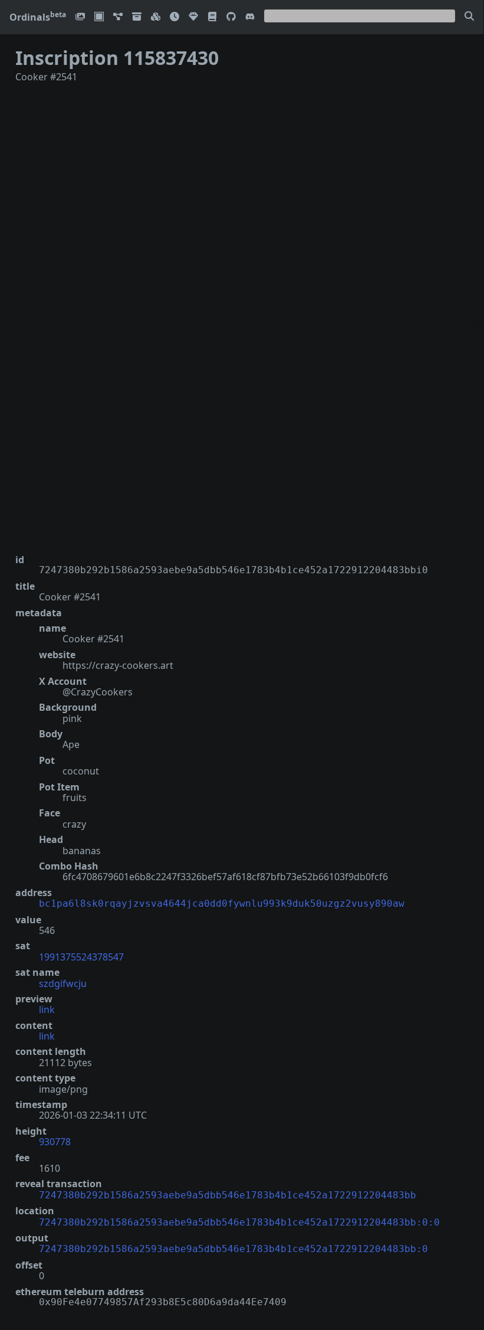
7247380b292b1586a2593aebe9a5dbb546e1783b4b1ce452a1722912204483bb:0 (233, 1248)
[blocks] (155, 17)
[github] (231, 17)
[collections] (118, 17)
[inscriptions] (80, 17)
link (47, 1009)
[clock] (174, 17)
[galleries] (136, 17)
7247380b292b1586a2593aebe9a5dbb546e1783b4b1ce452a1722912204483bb (227, 1195)
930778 (55, 1141)
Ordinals (37, 17)
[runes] (99, 17)
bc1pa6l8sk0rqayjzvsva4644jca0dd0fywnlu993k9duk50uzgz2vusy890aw (221, 903)
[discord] (250, 17)
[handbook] (212, 17)
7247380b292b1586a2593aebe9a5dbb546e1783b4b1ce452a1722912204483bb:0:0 (239, 1222)
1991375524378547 (81, 956)
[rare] (193, 17)
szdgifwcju (63, 983)
